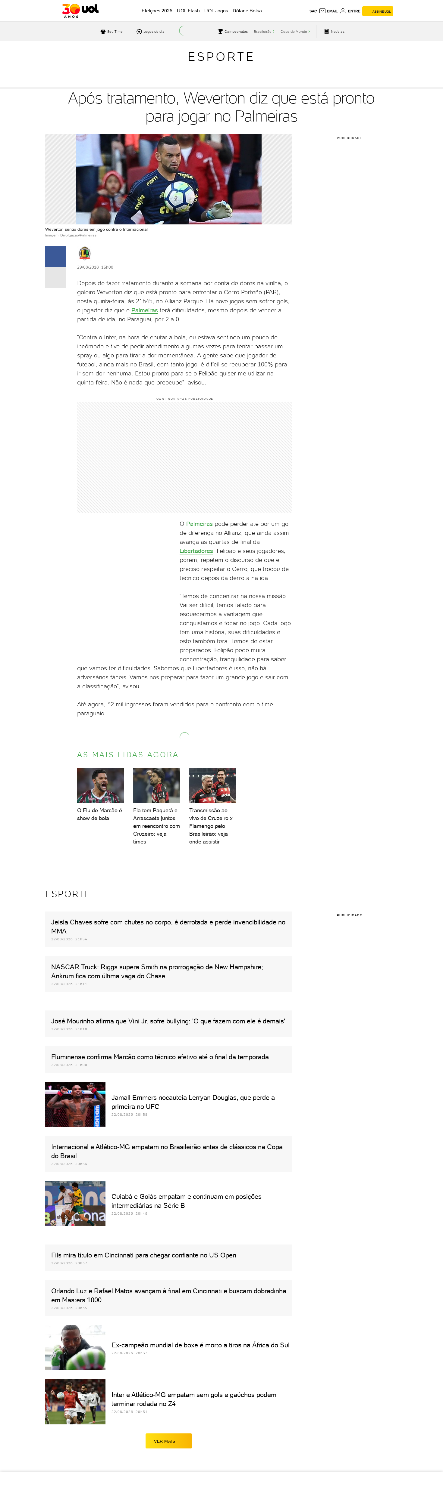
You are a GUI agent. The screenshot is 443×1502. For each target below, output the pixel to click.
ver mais (164, 1441)
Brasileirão (263, 31)
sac (313, 11)
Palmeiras (144, 310)
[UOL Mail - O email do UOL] (328, 11)
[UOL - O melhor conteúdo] (80, 11)
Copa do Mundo (294, 31)
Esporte (221, 56)
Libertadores (196, 550)
